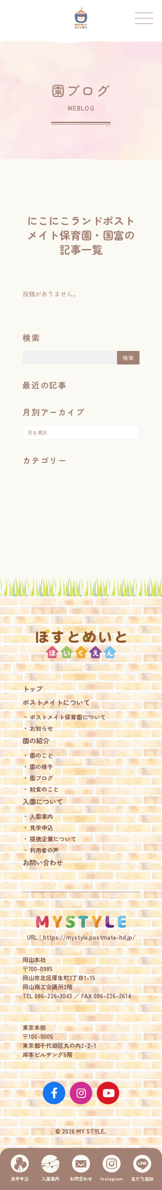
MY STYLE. (81, 921)
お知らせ (41, 728)
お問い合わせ (42, 862)
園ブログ (41, 778)
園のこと (41, 755)
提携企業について (53, 839)
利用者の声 (44, 850)
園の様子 (41, 766)
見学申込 (41, 827)
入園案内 (41, 816)
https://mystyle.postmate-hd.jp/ (89, 937)
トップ (32, 688)
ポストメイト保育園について (68, 717)
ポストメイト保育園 (81, 18)
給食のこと (44, 789)
